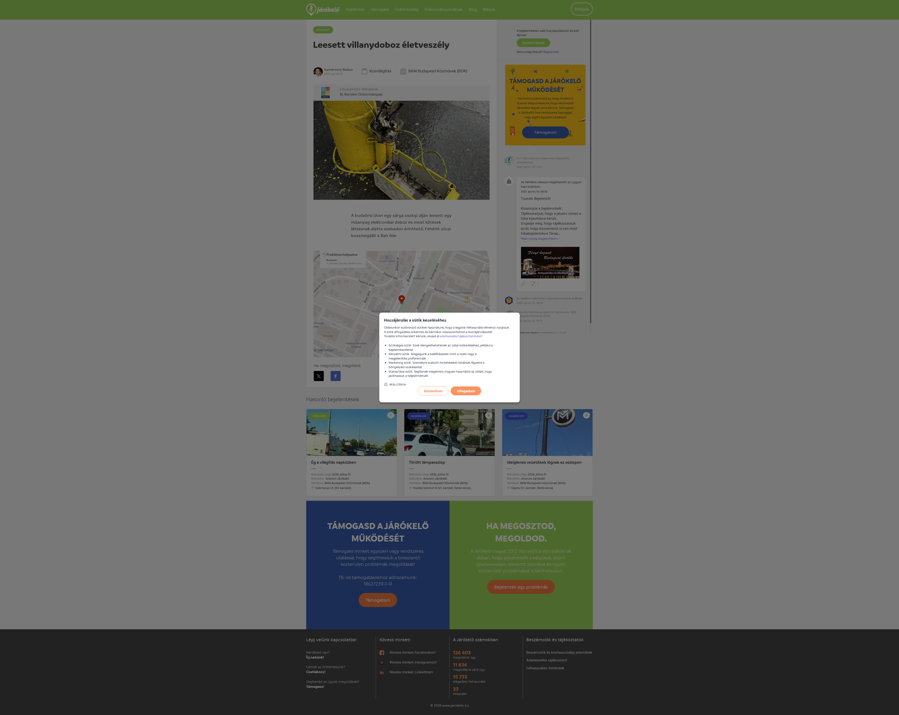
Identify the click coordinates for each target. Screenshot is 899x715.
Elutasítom (433, 391)
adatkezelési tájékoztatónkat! (461, 336)
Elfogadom (466, 391)
